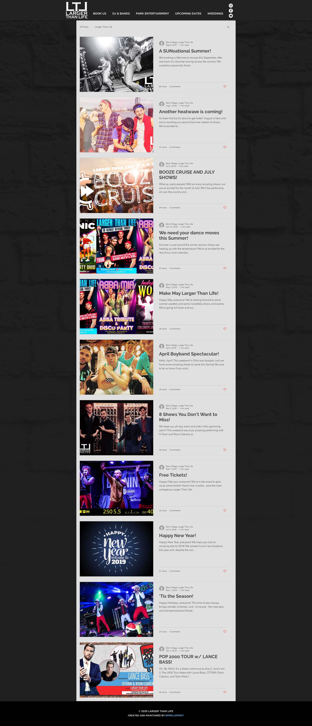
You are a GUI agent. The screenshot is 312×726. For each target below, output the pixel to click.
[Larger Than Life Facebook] (231, 11)
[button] (228, 27)
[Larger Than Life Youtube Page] (231, 16)
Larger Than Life (103, 26)
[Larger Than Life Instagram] (231, 6)
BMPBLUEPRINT (174, 716)
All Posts (84, 26)
